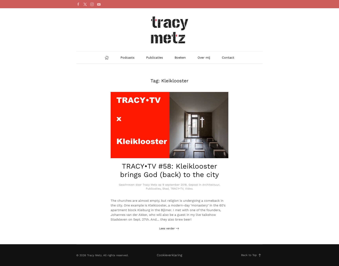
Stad (165, 188)
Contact (228, 57)
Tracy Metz (150, 184)
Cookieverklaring (169, 255)
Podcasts (127, 57)
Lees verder (167, 228)
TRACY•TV (176, 188)
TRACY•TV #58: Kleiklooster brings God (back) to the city (169, 170)
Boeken (180, 57)
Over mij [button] (204, 57)
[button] (260, 255)
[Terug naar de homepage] (169, 30)
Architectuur (210, 184)
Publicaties (154, 57)
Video (188, 188)
